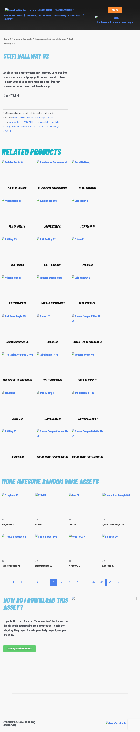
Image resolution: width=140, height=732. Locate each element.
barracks (12, 121)
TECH (12, 131)
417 (93, 582)
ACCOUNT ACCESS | (75, 15)
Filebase (16, 38)
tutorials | (31, 15)
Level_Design (59, 38)
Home (6, 38)
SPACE (6, 131)
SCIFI (44, 126)
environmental (42, 121)
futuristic (59, 121)
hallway (6, 126)
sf (62, 126)
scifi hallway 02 (54, 126)
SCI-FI (30, 126)
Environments (42, 38)
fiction (51, 121)
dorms (19, 121)
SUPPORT (8, 19)
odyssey (23, 126)
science (37, 126)
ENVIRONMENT (28, 121)
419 (110, 582)
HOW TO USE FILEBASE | (14, 15)
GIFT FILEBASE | (45, 15)
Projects (27, 38)
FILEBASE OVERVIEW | (64, 10)
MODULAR (15, 126)
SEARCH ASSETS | (45, 10)
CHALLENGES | (60, 15)
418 (101, 582)
